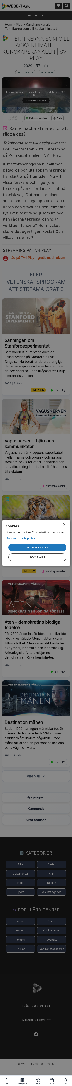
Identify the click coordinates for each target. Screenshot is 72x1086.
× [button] (64, 524)
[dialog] (36, 543)
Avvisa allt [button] (37, 557)
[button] (37, 547)
